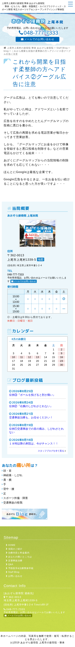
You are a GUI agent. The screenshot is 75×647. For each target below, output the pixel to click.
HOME (11, 545)
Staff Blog (13, 572)
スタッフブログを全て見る (51, 451)
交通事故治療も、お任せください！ (31, 417)
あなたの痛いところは (20, 556)
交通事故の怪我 (12, 502)
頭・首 (7, 470)
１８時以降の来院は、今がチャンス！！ (33, 443)
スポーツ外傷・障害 (15, 498)
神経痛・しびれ (12, 475)
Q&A (10, 564)
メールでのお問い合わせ (39, 39)
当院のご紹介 (15, 549)
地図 (40, 259)
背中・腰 (8, 488)
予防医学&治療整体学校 (20, 568)
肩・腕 (7, 479)
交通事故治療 (15, 560)
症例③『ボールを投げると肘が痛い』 (32, 394)
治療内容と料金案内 (18, 552)
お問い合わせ (15, 576)
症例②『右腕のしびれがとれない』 (31, 406)
